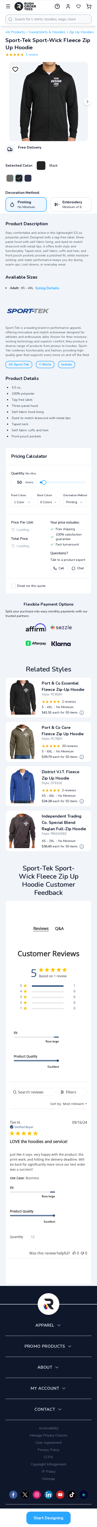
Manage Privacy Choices (48, 1435)
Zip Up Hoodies (81, 32)
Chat (80, 568)
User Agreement (48, 1442)
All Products (15, 32)
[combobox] (48, 19)
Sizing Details (47, 288)
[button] (74, 1253)
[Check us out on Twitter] (25, 1495)
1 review (32, 54)
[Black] (41, 165)
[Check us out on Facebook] (13, 1495)
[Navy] (28, 178)
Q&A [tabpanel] (59, 928)
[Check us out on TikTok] (72, 1495)
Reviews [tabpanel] (41, 928)
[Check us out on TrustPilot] (84, 1495)
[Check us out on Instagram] (37, 1495)
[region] (47, 986)
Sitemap (48, 1478)
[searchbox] (32, 1092)
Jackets (66, 364)
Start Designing (48, 1518)
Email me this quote (31, 586)
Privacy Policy (48, 1449)
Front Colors (18, 495)
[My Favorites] (78, 6)
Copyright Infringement (48, 1464)
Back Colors (44, 495)
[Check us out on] (48, 1495)
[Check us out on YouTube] (60, 1495)
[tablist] (48, 924)
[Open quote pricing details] (81, 712)
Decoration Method (75, 495)
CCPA (48, 1457)
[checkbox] (13, 586)
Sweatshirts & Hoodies (47, 32)
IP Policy (48, 1471)
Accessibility (48, 1428)
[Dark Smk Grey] (10, 178)
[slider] (44, 482)
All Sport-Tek (19, 364)
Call (61, 568)
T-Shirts (45, 364)
